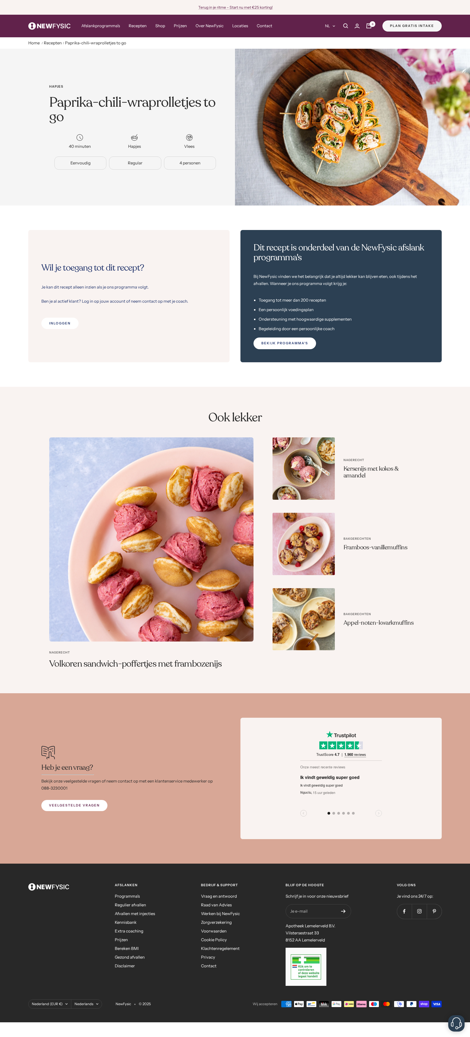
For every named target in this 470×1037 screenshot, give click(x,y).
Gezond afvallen (130, 957)
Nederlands (84, 1004)
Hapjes (56, 86)
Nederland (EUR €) (47, 1004)
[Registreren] (343, 911)
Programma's (127, 896)
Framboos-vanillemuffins (375, 547)
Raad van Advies (216, 904)
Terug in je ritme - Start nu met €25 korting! (235, 7)
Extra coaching (129, 931)
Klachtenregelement (220, 948)
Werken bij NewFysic (220, 913)
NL (327, 25)
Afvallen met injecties (135, 913)
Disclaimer (125, 965)
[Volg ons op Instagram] (419, 911)
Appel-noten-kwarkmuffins (378, 623)
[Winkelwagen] (369, 25)
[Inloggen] (357, 26)
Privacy (208, 957)
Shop (160, 25)
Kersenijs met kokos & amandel (371, 472)
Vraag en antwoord (219, 896)
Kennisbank (126, 922)
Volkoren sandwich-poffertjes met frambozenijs (135, 664)
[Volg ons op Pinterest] (434, 911)
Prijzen (180, 25)
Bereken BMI (127, 948)
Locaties (240, 25)
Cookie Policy (214, 939)
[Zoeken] (345, 25)
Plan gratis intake (412, 26)
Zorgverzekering (216, 922)
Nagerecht (59, 652)
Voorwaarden (214, 931)
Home (34, 42)
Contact (264, 25)
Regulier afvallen (130, 904)
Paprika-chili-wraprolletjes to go (95, 42)
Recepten (138, 25)
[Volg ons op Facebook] (404, 911)
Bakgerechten (357, 539)
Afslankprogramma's (100, 25)
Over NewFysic (210, 25)
